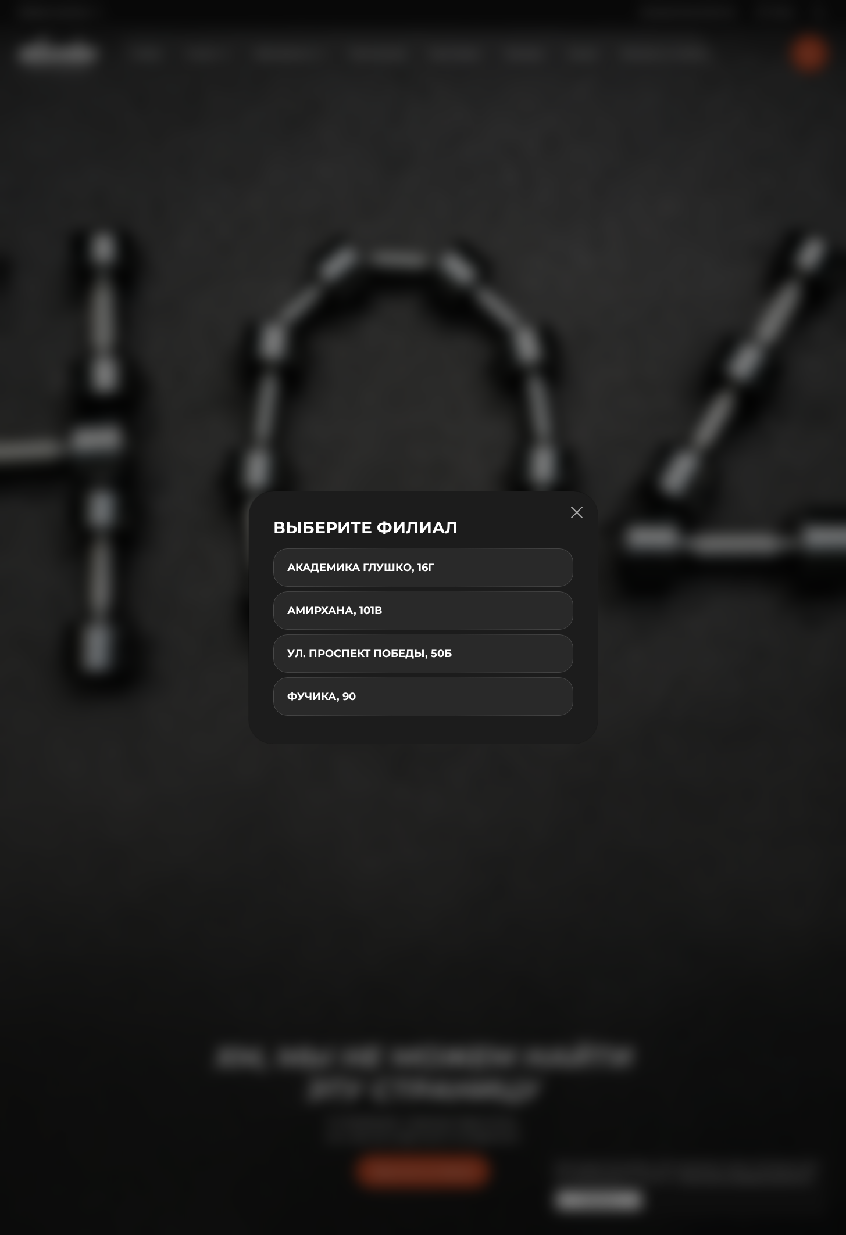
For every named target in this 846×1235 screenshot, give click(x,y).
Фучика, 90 (321, 696)
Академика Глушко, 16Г (360, 567)
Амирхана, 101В (334, 610)
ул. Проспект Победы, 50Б (369, 653)
